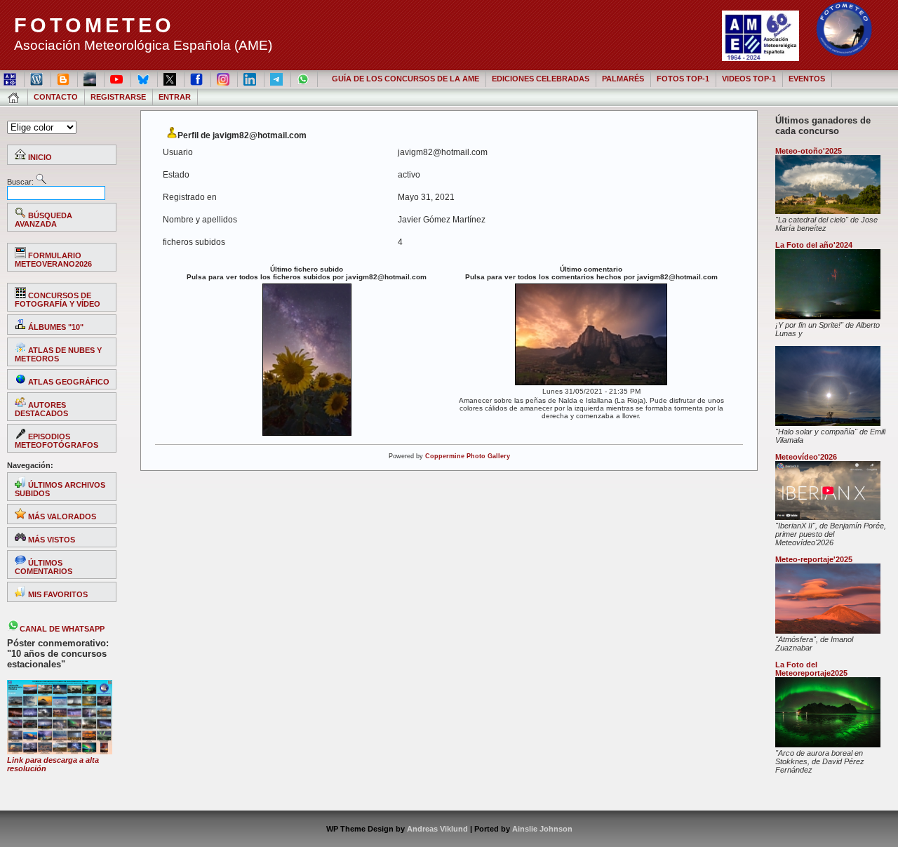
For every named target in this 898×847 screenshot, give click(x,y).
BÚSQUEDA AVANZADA (43, 219)
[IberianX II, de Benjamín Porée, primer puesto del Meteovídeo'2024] (827, 517)
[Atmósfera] (827, 631)
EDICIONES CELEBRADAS (540, 78)
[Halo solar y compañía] (827, 423)
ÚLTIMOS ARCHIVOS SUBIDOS (60, 489)
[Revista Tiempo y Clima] (91, 78)
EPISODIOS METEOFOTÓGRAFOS (56, 440)
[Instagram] (224, 78)
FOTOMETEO (94, 25)
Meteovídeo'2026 (806, 457)
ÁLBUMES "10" (54, 327)
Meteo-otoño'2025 (808, 151)
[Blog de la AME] (37, 78)
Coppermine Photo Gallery (467, 456)
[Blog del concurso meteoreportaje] (64, 78)
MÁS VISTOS (50, 539)
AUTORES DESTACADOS (41, 409)
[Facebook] (197, 78)
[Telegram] (277, 78)
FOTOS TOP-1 (683, 78)
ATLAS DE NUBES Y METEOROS (58, 354)
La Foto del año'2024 (813, 245)
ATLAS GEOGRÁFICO (67, 382)
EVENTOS (807, 78)
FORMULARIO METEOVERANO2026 (53, 259)
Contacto (56, 97)
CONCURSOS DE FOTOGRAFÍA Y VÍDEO (57, 299)
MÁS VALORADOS (61, 516)
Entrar (175, 97)
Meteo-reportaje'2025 (813, 559)
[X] (171, 78)
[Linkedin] (250, 78)
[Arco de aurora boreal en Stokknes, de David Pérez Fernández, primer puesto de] (827, 744)
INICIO (39, 157)
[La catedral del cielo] (827, 211)
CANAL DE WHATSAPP (62, 629)
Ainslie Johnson (542, 829)
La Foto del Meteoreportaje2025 (811, 668)
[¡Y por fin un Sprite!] (827, 316)
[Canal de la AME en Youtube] (117, 78)
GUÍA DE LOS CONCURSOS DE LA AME (405, 78)
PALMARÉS (623, 78)
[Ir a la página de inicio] (14, 96)
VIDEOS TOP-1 (749, 78)
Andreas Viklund (437, 829)
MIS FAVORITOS (57, 594)
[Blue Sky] (144, 78)
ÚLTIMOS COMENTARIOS (43, 567)
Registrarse (118, 97)
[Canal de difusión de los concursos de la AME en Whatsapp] (304, 78)
